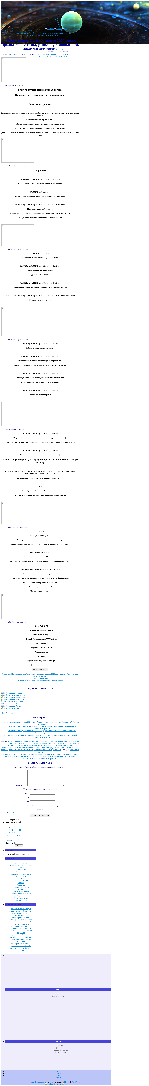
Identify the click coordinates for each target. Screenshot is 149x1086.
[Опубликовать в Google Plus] (13, 697)
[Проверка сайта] (58, 996)
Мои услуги (21, 878)
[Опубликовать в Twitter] (11, 706)
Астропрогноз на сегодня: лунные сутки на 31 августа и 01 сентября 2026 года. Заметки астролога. (21, 912)
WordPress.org (60, 1052)
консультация (7, 747)
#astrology (43, 680)
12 (12, 830)
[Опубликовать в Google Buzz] (13, 695)
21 (17, 832)
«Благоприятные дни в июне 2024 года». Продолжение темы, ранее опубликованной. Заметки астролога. (42, 727)
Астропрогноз (51, 54)
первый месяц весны (27, 747)
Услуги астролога (21, 898)
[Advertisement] (58, 972)
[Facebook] (51, 56)
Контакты (58, 26)
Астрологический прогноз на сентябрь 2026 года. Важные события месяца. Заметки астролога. (21, 938)
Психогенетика (72, 747)
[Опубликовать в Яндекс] (11, 708)
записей (60, 1048)
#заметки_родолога (24, 680)
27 (15, 835)
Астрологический (33, 745)
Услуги (58, 22)
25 (9, 835)
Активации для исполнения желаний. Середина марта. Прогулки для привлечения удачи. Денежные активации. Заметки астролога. (40, 34)
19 (12, 832)
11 (9, 830)
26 (12, 835)
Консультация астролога (67, 54)
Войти (60, 1046)
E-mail (27, 797)
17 (7, 832)
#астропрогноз (60, 674)
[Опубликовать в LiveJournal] (12, 699)
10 (7, 830)
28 (17, 835)
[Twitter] (60, 56)
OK (19, 845)
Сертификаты (21, 889)
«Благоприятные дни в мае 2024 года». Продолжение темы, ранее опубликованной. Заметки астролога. (42, 723)
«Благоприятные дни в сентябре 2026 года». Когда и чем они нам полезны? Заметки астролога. (21, 920)
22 (20, 832)
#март (61, 680)
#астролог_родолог (40, 676)
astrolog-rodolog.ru (57, 49)
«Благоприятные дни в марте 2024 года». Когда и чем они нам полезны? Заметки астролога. (40, 31)
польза (38, 747)
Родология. (21, 885)
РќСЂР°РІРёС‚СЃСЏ (8, 713)
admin (10, 54)
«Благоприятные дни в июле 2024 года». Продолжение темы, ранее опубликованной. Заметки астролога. (42, 732)
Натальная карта (21, 880)
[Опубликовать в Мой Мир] (12, 701)
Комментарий (21, 785)
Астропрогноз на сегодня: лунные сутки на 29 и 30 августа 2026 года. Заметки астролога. (21, 929)
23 (22, 832)
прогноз (45, 747)
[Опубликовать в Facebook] (12, 693)
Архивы (11, 854)
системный (57, 750)
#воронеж (22, 674)
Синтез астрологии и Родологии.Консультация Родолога (21, 893)
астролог (22, 745)
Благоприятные (59, 745)
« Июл (9, 840)
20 (15, 832)
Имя (27, 793)
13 (15, 830)
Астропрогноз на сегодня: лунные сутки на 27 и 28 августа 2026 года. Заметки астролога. (21, 946)
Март (16, 747)
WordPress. (76, 1082)
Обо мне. (58, 24)
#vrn (57, 680)
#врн (28, 674)
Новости (40, 56)
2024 (16, 745)
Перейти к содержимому (56, 18)
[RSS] (66, 56)
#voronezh (51, 680)
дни (71, 745)
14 (17, 830)
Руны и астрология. (21, 887)
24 (7, 835)
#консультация (72, 674)
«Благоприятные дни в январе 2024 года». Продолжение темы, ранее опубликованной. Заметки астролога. (42, 736)
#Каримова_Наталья (10, 674)
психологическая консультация (21, 750)
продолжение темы (57, 747)
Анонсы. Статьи (39, 54)
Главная (58, 20)
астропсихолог (47, 745)
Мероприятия (21, 876)
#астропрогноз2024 (47, 674)
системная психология (43, 750)
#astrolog (35, 680)
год (68, 745)
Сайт (27, 802)
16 (22, 830)
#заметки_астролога (40, 678)
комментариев (60, 1050)
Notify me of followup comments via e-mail (41, 789)
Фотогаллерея (21, 900)
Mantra (67, 1082)
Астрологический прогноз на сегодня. (21, 866)
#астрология (35, 674)
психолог (4, 750)
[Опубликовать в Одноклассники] (14, 704)
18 (9, 832)
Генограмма (21, 872)
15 (20, 830)
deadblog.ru (11, 812)
